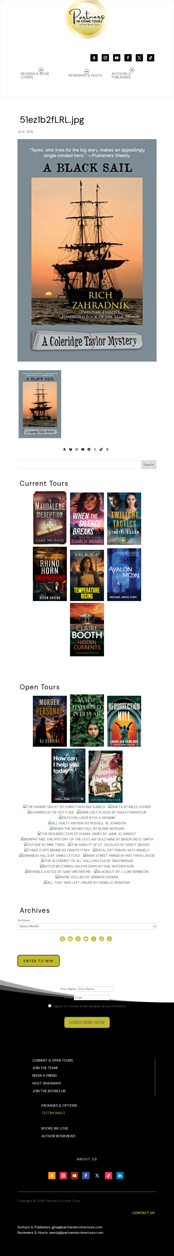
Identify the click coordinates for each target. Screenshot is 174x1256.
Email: (69, 997)
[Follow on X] (139, 57)
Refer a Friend (44, 1075)
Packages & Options (59, 1105)
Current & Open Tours (52, 1060)
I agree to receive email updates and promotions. (89, 1006)
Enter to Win (38, 961)
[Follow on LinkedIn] (119, 1175)
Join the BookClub (48, 1091)
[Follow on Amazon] (94, 57)
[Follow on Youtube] (116, 57)
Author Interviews (58, 1136)
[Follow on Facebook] (128, 57)
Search (149, 465)
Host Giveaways (46, 1083)
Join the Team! (45, 1068)
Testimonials (53, 1113)
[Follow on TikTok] (150, 57)
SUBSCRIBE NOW (87, 1022)
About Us (87, 1159)
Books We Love (54, 1128)
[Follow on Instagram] (105, 57)
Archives (23, 920)
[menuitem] (131, 73)
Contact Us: (143, 1213)
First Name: (69, 989)
